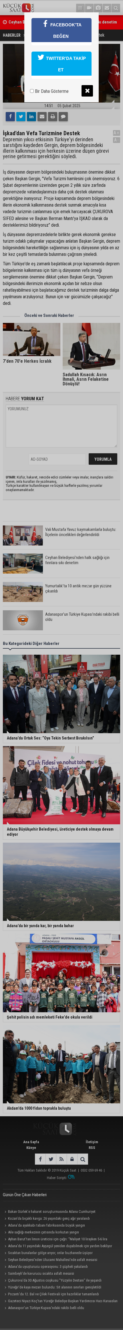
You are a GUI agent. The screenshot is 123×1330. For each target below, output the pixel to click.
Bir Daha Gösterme (51, 91)
